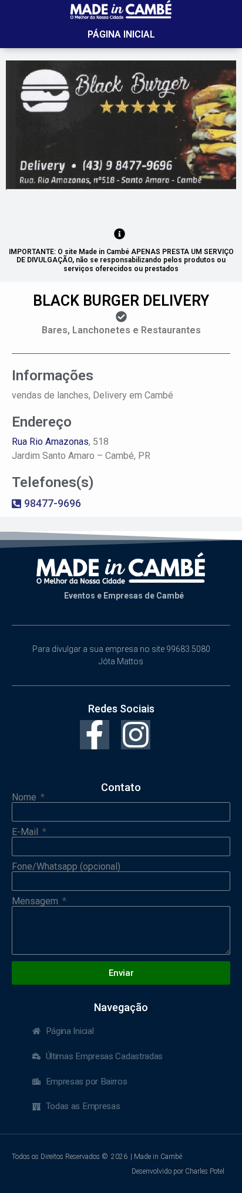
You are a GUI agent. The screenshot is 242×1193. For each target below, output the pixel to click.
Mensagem (36, 901)
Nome (25, 797)
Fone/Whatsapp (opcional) (66, 866)
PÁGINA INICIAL (121, 34)
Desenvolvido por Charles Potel (178, 1171)
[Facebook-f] (94, 734)
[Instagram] (135, 734)
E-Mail (26, 832)
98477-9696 (52, 503)
